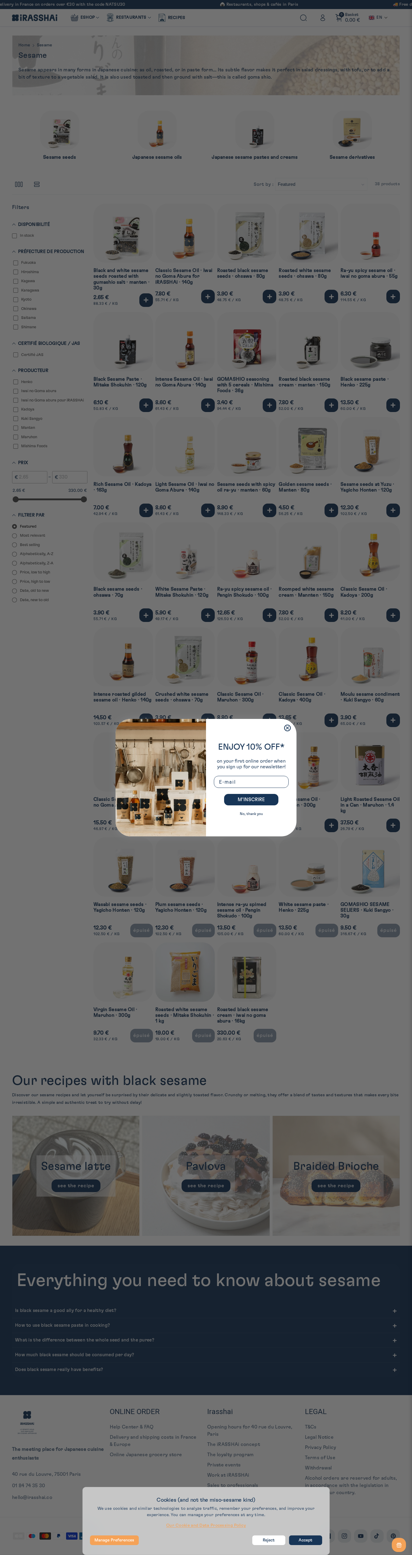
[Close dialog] (287, 728)
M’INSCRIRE (251, 799)
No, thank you (251, 814)
